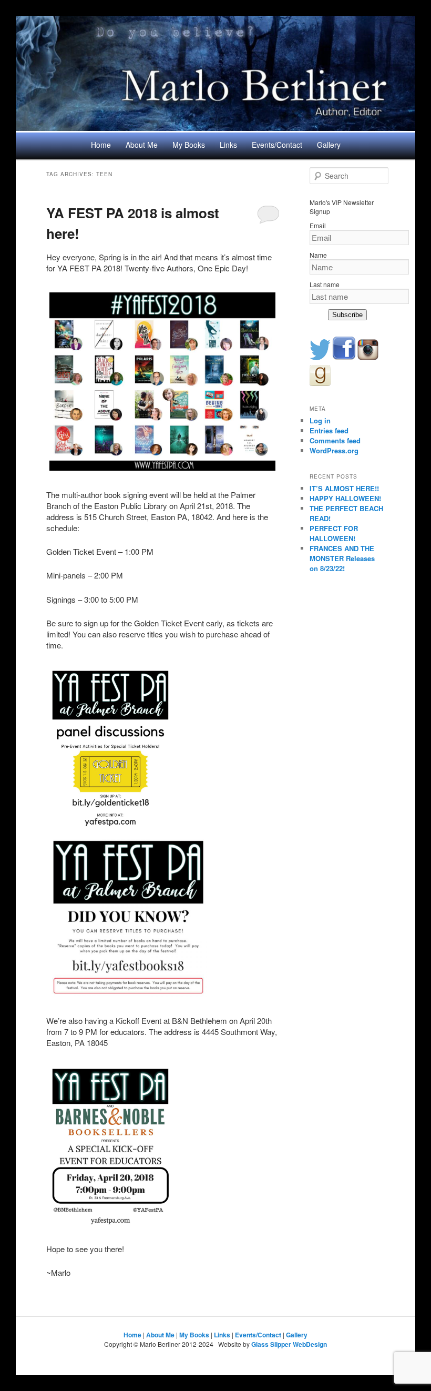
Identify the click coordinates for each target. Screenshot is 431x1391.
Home (101, 144)
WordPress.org (334, 450)
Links (228, 144)
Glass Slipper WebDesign (289, 1344)
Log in (320, 420)
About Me (142, 144)
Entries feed (329, 430)
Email (318, 225)
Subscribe (347, 315)
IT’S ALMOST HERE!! (344, 488)
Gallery (329, 144)
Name (318, 254)
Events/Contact (277, 144)
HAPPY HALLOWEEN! (345, 498)
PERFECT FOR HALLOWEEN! (334, 533)
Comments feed (335, 440)
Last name (325, 284)
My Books (188, 144)
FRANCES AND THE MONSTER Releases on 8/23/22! (342, 558)
